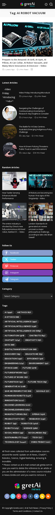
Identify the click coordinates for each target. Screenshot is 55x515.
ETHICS (11, 368)
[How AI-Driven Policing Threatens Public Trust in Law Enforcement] (9, 149)
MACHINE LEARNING (17, 405)
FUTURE (29, 368)
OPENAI (38, 414)
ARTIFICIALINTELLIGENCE (20, 326)
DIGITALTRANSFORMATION (21, 349)
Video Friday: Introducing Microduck (34, 92)
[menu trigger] (5, 4)
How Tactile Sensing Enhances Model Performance (11, 196)
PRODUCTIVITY (14, 419)
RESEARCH (37, 419)
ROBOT (10, 423)
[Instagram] (27, 273)
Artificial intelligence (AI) (23, 331)
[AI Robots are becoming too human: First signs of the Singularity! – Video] (41, 181)
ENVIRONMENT (38, 363)
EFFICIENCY (35, 359)
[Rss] (42, 496)
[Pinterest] (27, 266)
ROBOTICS (29, 423)
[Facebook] (27, 253)
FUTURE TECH (37, 382)
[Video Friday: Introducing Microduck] (9, 94)
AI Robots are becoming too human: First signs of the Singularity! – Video (41, 196)
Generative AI (15, 386)
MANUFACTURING (16, 414)
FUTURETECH (14, 382)
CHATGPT (12, 340)
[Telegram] (27, 279)
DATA (9, 345)
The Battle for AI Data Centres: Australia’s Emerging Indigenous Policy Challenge (35, 129)
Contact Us (37, 511)
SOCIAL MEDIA (14, 433)
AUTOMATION (14, 335)
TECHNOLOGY (15, 442)
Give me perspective (18, 391)
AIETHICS (24, 312)
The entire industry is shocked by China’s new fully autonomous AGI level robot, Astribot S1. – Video (13, 227)
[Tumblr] (30, 496)
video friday (40, 442)
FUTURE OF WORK (16, 377)
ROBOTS (12, 428)
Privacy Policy (45, 508)
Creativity (33, 340)
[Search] (51, 4)
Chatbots (37, 335)
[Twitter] (27, 259)
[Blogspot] (48, 496)
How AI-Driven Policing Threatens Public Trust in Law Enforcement (33, 148)
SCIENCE (31, 428)
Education (13, 359)
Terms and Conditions (22, 511)
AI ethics (12, 317)
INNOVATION (14, 400)
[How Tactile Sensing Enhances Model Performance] (14, 181)
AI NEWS (8, 54)
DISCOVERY (12, 354)
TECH (37, 437)
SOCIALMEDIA (37, 433)
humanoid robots (18, 396)
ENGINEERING (14, 363)
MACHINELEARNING (17, 410)
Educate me (33, 354)
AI (8, 312)
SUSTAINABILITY (16, 437)
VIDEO (17, 54)
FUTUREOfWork (16, 373)
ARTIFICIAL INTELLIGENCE (21, 321)
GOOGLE (42, 391)
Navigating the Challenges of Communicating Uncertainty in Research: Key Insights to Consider (34, 111)
